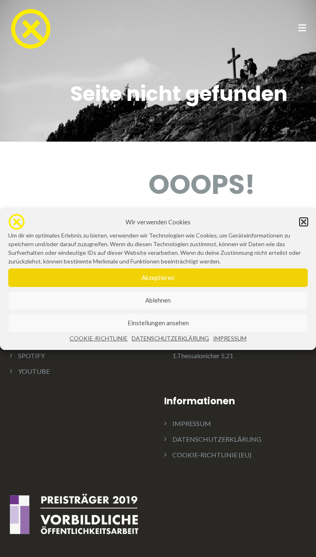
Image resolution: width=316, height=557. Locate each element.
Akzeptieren (158, 277)
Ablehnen (158, 300)
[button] (304, 222)
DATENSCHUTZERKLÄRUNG (170, 338)
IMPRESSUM (229, 338)
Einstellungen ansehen (158, 322)
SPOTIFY (31, 355)
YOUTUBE (34, 371)
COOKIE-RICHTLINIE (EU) (211, 455)
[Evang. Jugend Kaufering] (30, 28)
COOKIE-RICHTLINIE (99, 338)
